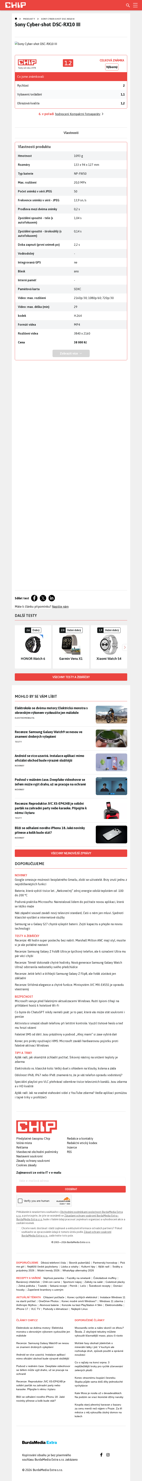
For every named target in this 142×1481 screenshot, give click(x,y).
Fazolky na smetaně (78, 1278)
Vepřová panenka (53, 1278)
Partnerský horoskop (105, 1262)
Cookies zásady (26, 1165)
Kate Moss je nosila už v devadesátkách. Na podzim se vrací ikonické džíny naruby (99, 1395)
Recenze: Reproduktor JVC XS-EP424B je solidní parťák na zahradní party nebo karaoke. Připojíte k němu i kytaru (51, 808)
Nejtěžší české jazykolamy (42, 1266)
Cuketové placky (115, 1281)
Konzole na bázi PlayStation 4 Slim (82, 1305)
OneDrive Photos (49, 1301)
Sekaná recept (58, 1285)
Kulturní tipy (88, 1266)
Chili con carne (51, 1281)
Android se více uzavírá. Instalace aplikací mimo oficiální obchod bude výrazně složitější (49, 758)
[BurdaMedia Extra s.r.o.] (36, 1126)
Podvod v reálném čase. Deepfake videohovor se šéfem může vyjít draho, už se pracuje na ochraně (50, 782)
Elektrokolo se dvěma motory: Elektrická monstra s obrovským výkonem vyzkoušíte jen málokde (51, 710)
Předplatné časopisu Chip (33, 1138)
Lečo (83, 1285)
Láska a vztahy (69, 1266)
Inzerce (72, 1147)
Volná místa (24, 1143)
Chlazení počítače (53, 1297)
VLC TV (35, 1308)
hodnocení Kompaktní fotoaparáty (77, 114)
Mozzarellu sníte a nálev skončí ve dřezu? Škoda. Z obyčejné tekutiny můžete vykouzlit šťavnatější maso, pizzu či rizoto (99, 1331)
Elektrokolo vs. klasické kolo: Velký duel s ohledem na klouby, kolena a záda (65, 1068)
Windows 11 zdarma (111, 1301)
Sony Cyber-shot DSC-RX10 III (57, 19)
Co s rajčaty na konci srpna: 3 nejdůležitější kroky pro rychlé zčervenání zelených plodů (99, 1366)
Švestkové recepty (99, 1285)
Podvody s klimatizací (55, 1308)
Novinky (19, 765)
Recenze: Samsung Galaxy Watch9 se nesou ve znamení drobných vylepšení (48, 734)
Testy (18, 741)
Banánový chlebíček (28, 1281)
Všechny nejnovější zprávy (71, 853)
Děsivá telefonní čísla (53, 1262)
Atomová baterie (49, 1305)
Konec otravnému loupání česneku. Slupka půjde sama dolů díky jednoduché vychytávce (99, 1381)
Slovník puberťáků (79, 1262)
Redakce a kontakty (80, 1138)
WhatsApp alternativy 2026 (78, 1270)
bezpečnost (24, 996)
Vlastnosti (71, 133)
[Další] (124, 647)
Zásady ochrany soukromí (33, 1160)
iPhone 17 (22, 1308)
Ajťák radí (103, 1266)
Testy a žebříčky (27, 936)
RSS (69, 1151)
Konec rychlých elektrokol (82, 1297)
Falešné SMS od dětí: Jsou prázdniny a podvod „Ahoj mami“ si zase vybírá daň (66, 1034)
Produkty (29, 19)
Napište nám (60, 606)
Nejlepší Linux (79, 1308)
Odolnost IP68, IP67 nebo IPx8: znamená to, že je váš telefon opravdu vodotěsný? (68, 1075)
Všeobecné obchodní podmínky (37, 1151)
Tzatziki (42, 1285)
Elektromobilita (24, 718)
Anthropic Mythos (26, 1305)
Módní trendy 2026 (48, 1270)
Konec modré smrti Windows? (79, 1301)
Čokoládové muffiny (104, 1278)
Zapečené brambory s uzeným (45, 1289)
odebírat (71, 1189)
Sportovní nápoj (72, 1281)
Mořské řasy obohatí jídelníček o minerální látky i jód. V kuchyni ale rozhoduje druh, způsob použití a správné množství (99, 1349)
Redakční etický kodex (82, 1143)
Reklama (22, 1147)
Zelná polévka (26, 1285)
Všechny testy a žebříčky (71, 677)
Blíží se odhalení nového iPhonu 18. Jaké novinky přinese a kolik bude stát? (50, 830)
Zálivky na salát (93, 1281)
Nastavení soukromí (29, 1156)
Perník (73, 1285)
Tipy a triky (23, 1053)
